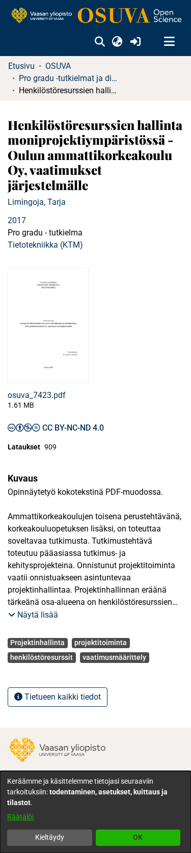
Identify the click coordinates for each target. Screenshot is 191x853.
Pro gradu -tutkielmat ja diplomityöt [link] (70, 78)
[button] (99, 42)
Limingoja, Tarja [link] (37, 202)
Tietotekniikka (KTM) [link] (45, 245)
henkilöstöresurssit (41, 657)
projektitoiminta (100, 642)
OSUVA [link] (58, 66)
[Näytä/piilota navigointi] (169, 41)
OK (138, 837)
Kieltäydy (49, 837)
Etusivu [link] (21, 66)
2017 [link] (17, 220)
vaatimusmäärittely (114, 657)
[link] (95, 16)
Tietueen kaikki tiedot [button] (61, 697)
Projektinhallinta (37, 642)
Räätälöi (20, 817)
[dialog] (95, 812)
